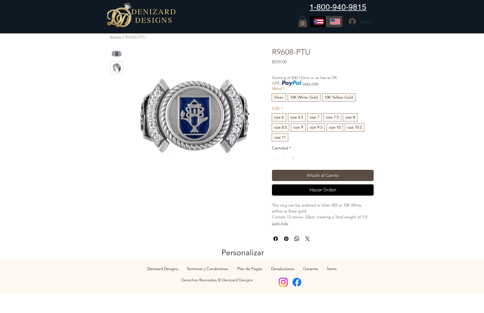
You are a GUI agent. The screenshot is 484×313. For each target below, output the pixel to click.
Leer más (310, 83)
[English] (334, 21)
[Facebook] (297, 282)
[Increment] (293, 158)
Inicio (115, 37)
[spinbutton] (285, 158)
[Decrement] (276, 158)
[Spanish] (318, 21)
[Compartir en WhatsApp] (297, 238)
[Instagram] (283, 282)
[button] (302, 21)
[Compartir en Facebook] (275, 238)
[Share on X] (307, 238)
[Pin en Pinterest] (286, 238)
